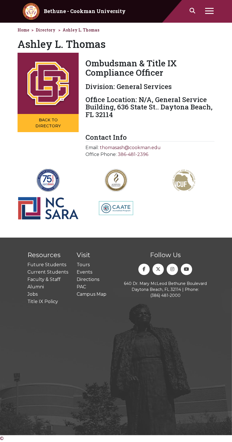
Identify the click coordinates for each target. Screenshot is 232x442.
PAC (81, 286)
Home (23, 30)
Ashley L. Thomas (81, 30)
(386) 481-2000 (165, 295)
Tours (83, 264)
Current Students (47, 272)
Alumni (35, 286)
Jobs (32, 294)
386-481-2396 (133, 154)
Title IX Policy (42, 301)
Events (84, 272)
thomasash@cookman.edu (130, 147)
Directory (45, 30)
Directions (88, 279)
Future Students (46, 264)
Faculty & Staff (44, 279)
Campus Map (91, 294)
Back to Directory (48, 122)
